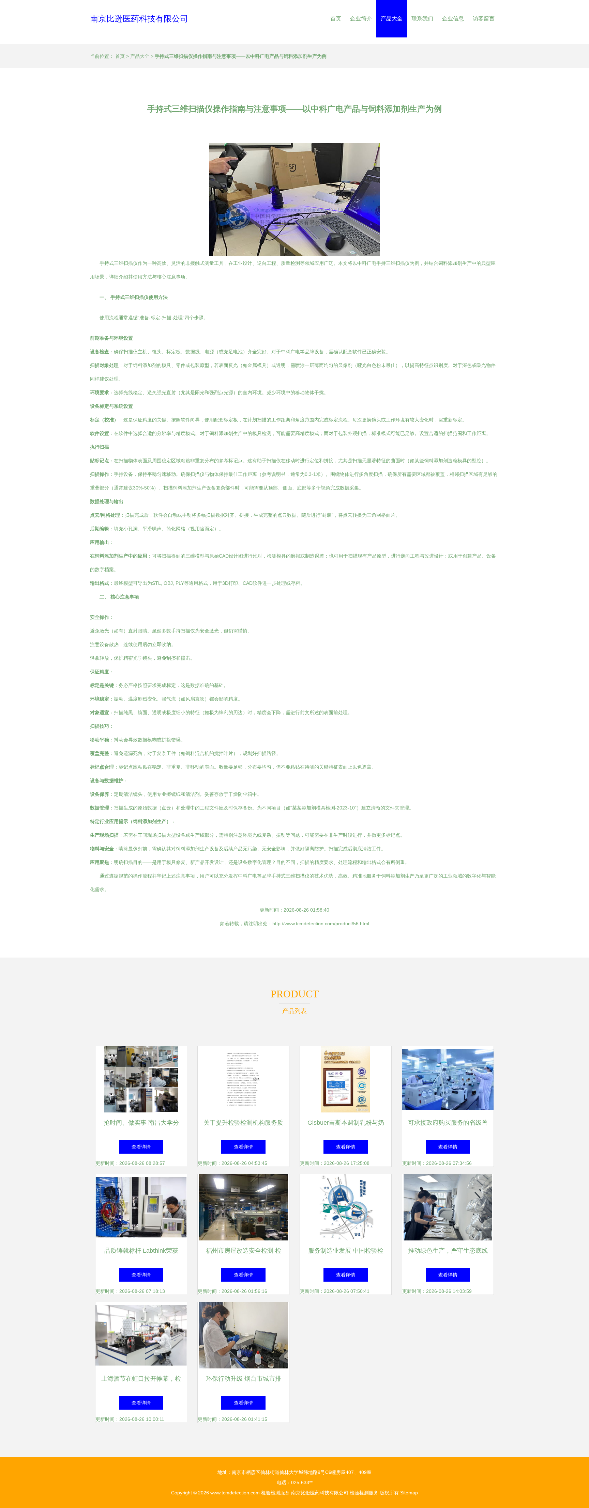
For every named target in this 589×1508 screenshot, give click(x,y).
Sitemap (409, 1492)
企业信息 (453, 18)
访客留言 (484, 18)
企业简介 (361, 18)
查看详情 (141, 1147)
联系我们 (422, 18)
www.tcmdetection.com (235, 1492)
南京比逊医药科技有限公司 (139, 18)
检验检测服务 (275, 1492)
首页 (335, 18)
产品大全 (392, 18)
